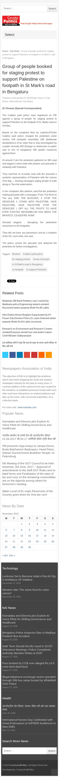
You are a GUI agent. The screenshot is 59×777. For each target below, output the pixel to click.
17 (37, 536)
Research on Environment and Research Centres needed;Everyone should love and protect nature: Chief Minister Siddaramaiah (27, 332)
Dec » (12, 555)
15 (21, 536)
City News (14, 51)
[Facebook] (12, 355)
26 (53, 541)
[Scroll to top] (54, 772)
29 (21, 547)
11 (45, 530)
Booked (16, 254)
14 (14, 536)
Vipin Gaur (37, 98)
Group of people (41, 259)
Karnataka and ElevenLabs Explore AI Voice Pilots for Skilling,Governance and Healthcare (26, 425)
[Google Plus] (27, 355)
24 (37, 541)
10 (37, 530)
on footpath (17, 269)
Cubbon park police (33, 254)
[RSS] (49, 355)
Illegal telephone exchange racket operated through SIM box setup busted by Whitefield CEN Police (29, 680)
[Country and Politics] (29, 21)
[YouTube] (34, 355)
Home (5, 51)
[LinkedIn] (20, 355)
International (15, 101)
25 (45, 541)
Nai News (28, 101)
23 (29, 541)
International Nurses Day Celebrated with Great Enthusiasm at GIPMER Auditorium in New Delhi (29, 723)
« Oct (5, 555)
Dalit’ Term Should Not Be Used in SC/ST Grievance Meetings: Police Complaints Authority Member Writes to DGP (27, 650)
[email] (42, 355)
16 (29, 536)
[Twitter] (5, 355)
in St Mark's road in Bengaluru (27, 264)
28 (14, 547)
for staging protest (21, 259)
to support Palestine (36, 269)
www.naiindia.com (27, 407)
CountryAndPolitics (18, 765)
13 (6, 536)
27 (6, 547)
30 (29, 547)
